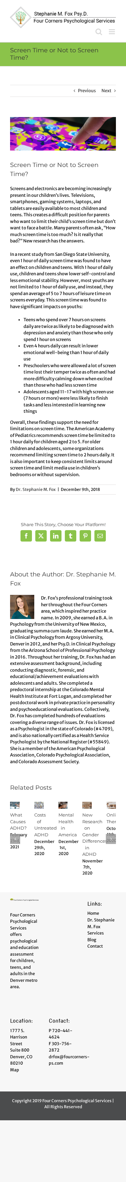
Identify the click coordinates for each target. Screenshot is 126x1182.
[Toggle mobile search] (98, 31)
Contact (95, 946)
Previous (87, 91)
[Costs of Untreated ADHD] (39, 804)
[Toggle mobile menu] (112, 31)
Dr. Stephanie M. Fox (36, 489)
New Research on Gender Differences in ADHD (94, 834)
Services (95, 933)
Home (93, 913)
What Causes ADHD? (18, 821)
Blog (91, 939)
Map (14, 1069)
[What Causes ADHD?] (14, 804)
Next (106, 91)
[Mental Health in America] (63, 804)
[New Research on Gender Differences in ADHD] (87, 804)
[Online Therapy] (111, 804)
